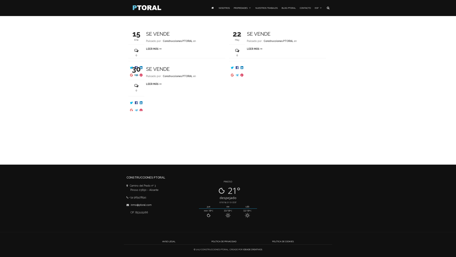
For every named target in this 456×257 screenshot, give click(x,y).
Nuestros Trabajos (266, 8)
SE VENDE (158, 34)
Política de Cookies (283, 241)
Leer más (152, 48)
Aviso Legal (168, 241)
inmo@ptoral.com (141, 204)
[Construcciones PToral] (146, 8)
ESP (316, 8)
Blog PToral (289, 8)
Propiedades (241, 8)
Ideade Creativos (252, 249)
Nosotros (224, 8)
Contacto (305, 8)
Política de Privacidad (223, 241)
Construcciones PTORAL (177, 41)
